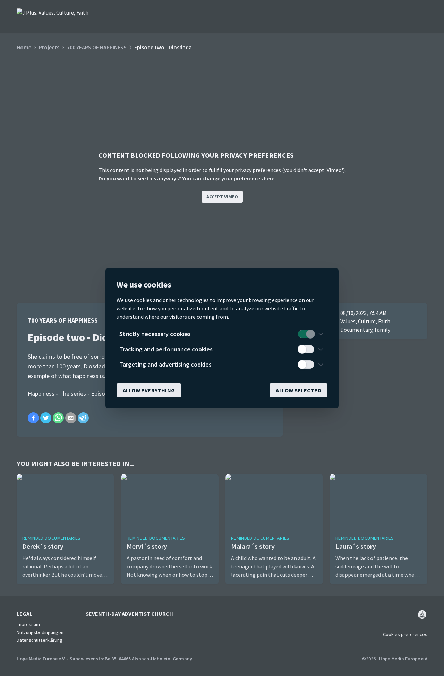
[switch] (306, 334)
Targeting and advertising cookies (165, 364)
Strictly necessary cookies (155, 334)
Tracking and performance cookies (166, 349)
